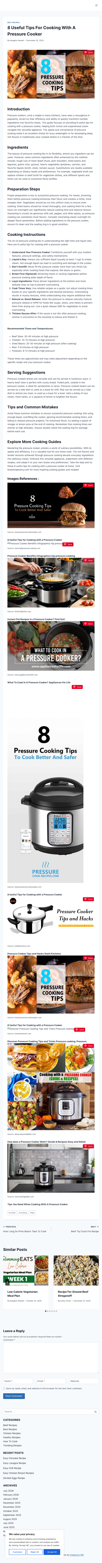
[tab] (45, 1311)
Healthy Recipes (11, 1437)
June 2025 (8, 1527)
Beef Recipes (10, 1425)
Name (8, 1381)
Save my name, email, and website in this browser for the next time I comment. (44, 1388)
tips (32, 1213)
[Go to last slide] (7, 1282)
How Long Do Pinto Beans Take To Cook (24, 1229)
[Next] (94, 1282)
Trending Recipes (12, 1445)
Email (41, 1381)
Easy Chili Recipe (12, 1468)
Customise (17, 1552)
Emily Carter (66, 1301)
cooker (12, 1213)
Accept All (51, 1552)
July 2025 (8, 1523)
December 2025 (11, 1503)
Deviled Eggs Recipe (14, 1478)
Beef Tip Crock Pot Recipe (85, 1229)
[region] (34, 1544)
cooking (23, 1213)
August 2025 (10, 1519)
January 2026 (10, 1499)
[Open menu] (96, 5)
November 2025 (11, 1507)
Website (74, 1381)
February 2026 (11, 1494)
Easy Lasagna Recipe (14, 1463)
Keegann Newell (17, 40)
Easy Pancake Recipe (14, 1458)
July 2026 (8, 1490)
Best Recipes (13, 22)
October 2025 (10, 1511)
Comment (9, 1340)
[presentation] (25, 1270)
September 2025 (12, 1515)
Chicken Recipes (12, 1433)
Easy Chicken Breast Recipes (18, 1473)
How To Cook (10, 1441)
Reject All (35, 1552)
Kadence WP (77, 1555)
